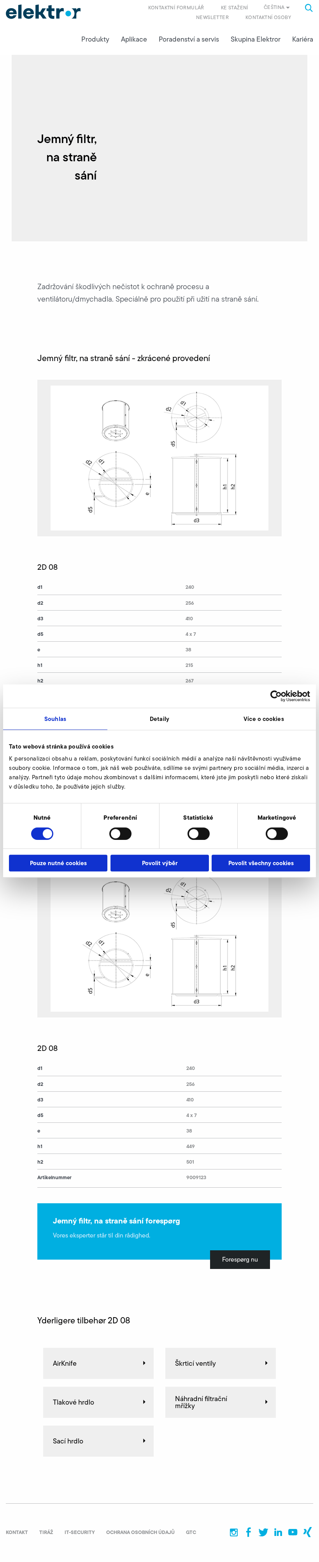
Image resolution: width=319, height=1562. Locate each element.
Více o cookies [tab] (264, 718)
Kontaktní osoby (268, 17)
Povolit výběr (159, 863)
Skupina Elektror (255, 39)
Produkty (95, 39)
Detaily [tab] (159, 718)
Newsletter (212, 17)
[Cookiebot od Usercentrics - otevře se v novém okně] (276, 696)
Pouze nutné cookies (58, 863)
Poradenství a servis (189, 39)
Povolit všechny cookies (261, 863)
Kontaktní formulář (176, 7)
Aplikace (134, 39)
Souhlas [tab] (55, 718)
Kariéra (302, 39)
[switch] (120, 833)
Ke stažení (234, 7)
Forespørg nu (240, 1259)
